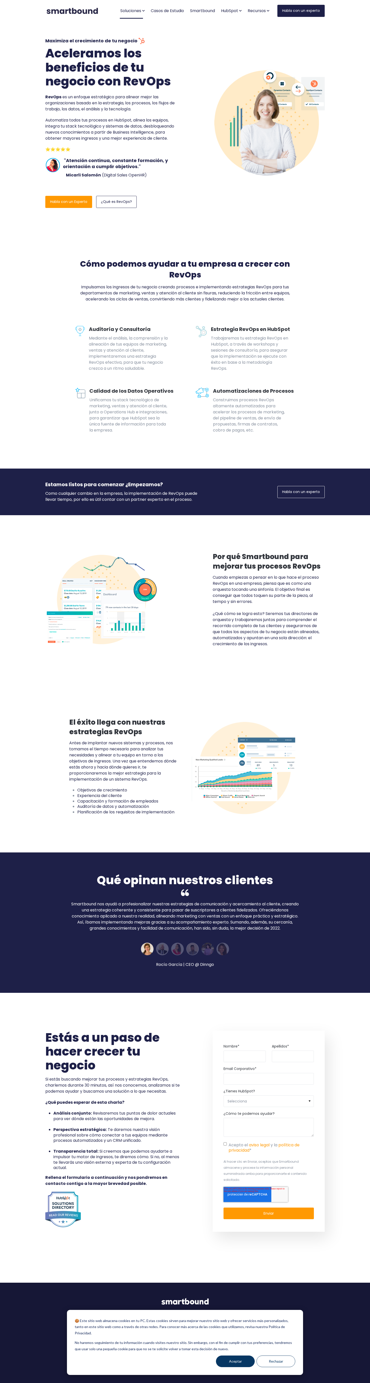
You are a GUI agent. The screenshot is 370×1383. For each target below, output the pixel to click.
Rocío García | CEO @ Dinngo (185, 964)
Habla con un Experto (68, 201)
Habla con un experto (301, 10)
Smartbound (202, 11)
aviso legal (259, 1145)
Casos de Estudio (167, 11)
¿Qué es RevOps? (116, 201)
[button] (132, 11)
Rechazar (276, 1361)
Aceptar (235, 1361)
